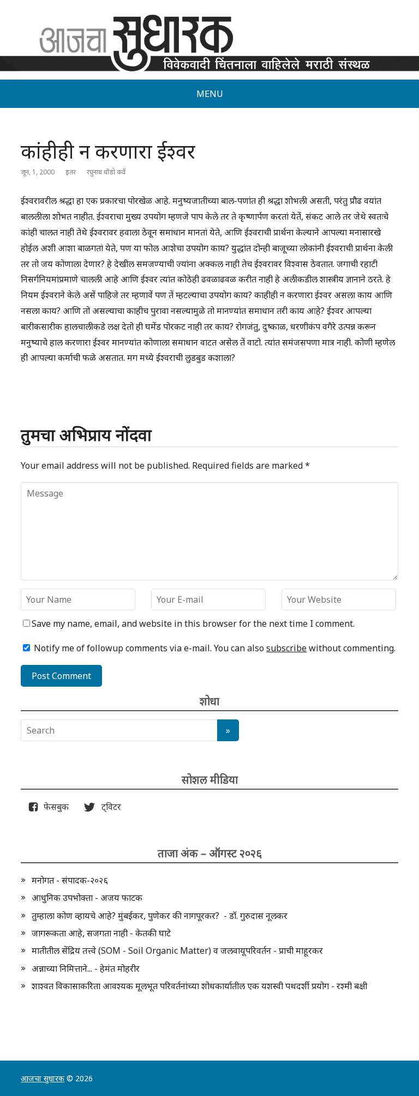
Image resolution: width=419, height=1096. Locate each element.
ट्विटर (108, 807)
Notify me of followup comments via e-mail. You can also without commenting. (214, 648)
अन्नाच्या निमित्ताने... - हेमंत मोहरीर (86, 968)
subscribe (286, 648)
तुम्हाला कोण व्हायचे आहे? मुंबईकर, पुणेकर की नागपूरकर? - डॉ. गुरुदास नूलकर (160, 916)
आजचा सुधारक (42, 1078)
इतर (70, 172)
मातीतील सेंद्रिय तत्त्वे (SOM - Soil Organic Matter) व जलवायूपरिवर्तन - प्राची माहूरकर (177, 950)
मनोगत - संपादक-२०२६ (70, 880)
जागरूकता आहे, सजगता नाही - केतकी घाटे (101, 933)
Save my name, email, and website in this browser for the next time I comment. (193, 623)
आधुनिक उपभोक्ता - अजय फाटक (87, 898)
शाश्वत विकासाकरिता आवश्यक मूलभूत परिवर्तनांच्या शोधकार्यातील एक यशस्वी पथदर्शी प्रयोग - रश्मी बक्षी (199, 986)
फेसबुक (54, 807)
